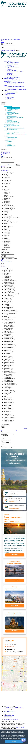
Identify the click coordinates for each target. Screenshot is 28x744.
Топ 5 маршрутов (11, 66)
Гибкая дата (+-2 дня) (7, 447)
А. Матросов (7, 276)
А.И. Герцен (7, 277)
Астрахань (6, 181)
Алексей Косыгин (8, 295)
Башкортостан (7, 301)
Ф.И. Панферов (7, 414)
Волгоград (6, 184)
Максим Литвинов (8, 362)
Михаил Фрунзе (8, 371)
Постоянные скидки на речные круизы (16, 89)
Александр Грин (8, 285)
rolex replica (13, 691)
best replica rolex (20, 691)
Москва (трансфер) (8, 207)
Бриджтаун (6, 183)
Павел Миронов (8, 387)
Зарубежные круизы (9, 78)
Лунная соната (7, 359)
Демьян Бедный (8, 325)
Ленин (5, 355)
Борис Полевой (7, 303)
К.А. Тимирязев (8, 337)
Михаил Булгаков (8, 366)
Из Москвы (9, 65)
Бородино (6, 304)
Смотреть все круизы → (15, 508)
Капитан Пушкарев (9, 338)
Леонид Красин (8, 356)
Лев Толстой (7, 353)
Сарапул (6, 223)
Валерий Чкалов (8, 306)
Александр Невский (9, 286)
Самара (5, 220)
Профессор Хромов (9, 392)
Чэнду (5, 244)
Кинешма (6, 198)
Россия (5, 395)
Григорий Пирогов (8, 322)
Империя (6, 335)
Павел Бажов (7, 386)
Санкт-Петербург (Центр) (10, 222)
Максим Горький (8, 360)
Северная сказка (8, 401)
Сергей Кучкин (7, 406)
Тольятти (6, 232)
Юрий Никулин (8, 421)
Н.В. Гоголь (7, 377)
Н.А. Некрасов (7, 375)
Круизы (3, 166)
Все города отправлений (13, 62)
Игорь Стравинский (9, 332)
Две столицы (7, 323)
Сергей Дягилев (8, 404)
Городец (6, 186)
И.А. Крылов (7, 329)
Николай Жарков (8, 380)
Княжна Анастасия (8, 340)
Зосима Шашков (8, 328)
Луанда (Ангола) (8, 205)
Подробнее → (12, 501)
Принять (14, 741)
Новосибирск (7, 210)
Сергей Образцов (8, 408)
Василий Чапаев (8, 308)
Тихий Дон (6, 411)
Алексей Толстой (8, 297)
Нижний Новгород (8, 208)
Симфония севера (8, 409)
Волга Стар (6, 316)
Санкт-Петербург (8, 173)
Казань (5, 195)
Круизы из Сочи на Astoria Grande (15, 82)
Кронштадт (6, 350)
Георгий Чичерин (8, 320)
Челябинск (6, 242)
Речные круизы (7, 61)
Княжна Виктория (8, 341)
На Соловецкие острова (13, 67)
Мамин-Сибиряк (8, 365)
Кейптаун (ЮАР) (8, 196)
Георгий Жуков (7, 319)
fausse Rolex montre (8, 693)
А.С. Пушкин (7, 279)
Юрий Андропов (8, 420)
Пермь (5, 214)
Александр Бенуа (8, 282)
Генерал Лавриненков (9, 317)
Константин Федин (8, 347)
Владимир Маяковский (9, 313)
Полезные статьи (11, 99)
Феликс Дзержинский (9, 417)
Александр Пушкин (9, 288)
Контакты (9, 95)
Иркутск (6, 193)
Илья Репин (7, 334)
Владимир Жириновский (10, 311)
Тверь (5, 229)
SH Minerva (6, 273)
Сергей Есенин (7, 405)
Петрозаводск (7, 216)
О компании (7, 94)
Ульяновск (6, 235)
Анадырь (6, 177)
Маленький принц (8, 363)
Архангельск (7, 180)
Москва (5, 174)
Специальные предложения (11, 719)
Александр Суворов (9, 291)
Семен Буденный (8, 402)
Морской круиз (7, 81)
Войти (2, 42)
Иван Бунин (7, 331)
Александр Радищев (9, 289)
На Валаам (9, 69)
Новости (9, 98)
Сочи (5, 175)
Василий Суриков (8, 307)
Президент (6, 389)
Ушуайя (6, 238)
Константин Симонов (9, 346)
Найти (2, 427)
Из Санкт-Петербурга (12, 63)
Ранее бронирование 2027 (13, 77)
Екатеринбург (7, 189)
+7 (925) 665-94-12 (5, 153)
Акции (5, 85)
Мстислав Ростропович (10, 372)
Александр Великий (9, 283)
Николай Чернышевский (10, 383)
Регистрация (4, 50)
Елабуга (6, 190)
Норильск (6, 211)
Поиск (2, 104)
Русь (5, 396)
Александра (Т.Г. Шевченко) (11, 294)
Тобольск (6, 230)
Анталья (6, 178)
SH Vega (6, 274)
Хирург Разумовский (9, 418)
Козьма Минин (7, 343)
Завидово (6, 192)
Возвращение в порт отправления (5, 425)
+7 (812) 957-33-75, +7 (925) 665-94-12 (10, 39)
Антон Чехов (7, 300)
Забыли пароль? (11, 50)
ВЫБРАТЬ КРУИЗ (14, 580)
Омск (5, 213)
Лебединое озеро (8, 352)
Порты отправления (12, 75)
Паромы (6, 90)
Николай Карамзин (8, 381)
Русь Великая (7, 398)
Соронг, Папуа (7, 226)
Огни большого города (9, 384)
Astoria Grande (7, 268)
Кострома (6, 199)
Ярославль (6, 247)
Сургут (5, 227)
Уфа (5, 236)
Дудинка (6, 187)
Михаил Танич (7, 369)
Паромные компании (12, 91)
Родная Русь (7, 393)
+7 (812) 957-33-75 (5, 152)
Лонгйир (6, 204)
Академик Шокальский (10, 280)
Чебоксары (6, 241)
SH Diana (6, 271)
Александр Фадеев (8, 292)
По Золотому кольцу (12, 70)
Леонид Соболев (8, 357)
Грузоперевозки (11, 93)
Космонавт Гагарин (9, 349)
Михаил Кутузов (8, 368)
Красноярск (7, 202)
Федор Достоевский (9, 415)
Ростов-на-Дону (8, 219)
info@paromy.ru (10, 646)
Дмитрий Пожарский (9, 326)
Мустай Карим (7, 374)
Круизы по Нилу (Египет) (13, 79)
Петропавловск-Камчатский (11, 217)
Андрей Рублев (7, 298)
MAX (2, 40)
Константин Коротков (9, 344)
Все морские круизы (12, 83)
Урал (5, 412)
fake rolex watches (5, 691)
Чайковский (7, 239)
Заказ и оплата (10, 97)
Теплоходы (9, 74)
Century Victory (7, 270)
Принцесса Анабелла (9, 390)
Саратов (6, 225)
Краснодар (6, 201)
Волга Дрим (7, 314)
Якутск (5, 245)
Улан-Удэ (6, 233)
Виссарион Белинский (9, 310)
